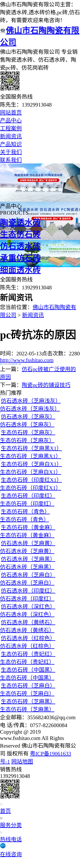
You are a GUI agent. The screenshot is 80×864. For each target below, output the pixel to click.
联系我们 (11, 160)
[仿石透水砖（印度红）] (27, 591)
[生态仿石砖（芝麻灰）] (27, 432)
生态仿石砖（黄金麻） (27, 535)
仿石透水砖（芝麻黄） (27, 551)
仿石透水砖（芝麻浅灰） (30, 409)
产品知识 (11, 144)
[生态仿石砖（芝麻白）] (27, 686)
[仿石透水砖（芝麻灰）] (27, 417)
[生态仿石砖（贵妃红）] (27, 654)
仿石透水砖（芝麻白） (27, 583)
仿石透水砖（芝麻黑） (27, 567)
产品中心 (11, 120)
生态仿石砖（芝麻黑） (27, 709)
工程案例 (11, 128)
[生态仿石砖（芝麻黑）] (27, 702)
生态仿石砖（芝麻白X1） (30, 472)
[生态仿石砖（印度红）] (27, 496)
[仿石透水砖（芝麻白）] (27, 575)
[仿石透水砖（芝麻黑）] (27, 559)
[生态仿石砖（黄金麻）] (27, 527)
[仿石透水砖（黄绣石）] (27, 622)
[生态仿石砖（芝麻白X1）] (31, 464)
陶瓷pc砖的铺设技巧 (46, 385)
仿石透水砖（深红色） (27, 614)
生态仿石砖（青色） (24, 520)
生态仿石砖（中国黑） (27, 678)
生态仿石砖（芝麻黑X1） (30, 456)
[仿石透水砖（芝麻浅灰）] (30, 401)
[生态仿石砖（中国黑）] (27, 670)
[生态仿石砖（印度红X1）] (31, 480)
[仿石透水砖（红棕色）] (27, 638)
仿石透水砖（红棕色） (27, 646)
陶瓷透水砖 (20, 222)
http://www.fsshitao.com (26, 360)
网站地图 (22, 762)
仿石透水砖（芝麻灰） (27, 425)
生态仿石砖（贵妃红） (27, 662)
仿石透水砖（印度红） (27, 599)
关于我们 (11, 152)
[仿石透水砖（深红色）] (27, 607)
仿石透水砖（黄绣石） (27, 630)
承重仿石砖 (20, 258)
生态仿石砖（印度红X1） (30, 488)
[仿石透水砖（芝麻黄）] (27, 543)
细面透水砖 (20, 269)
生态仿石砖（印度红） (27, 504)
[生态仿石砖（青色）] (25, 512)
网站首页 (11, 113)
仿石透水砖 (20, 246)
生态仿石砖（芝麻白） (27, 694)
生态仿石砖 (20, 234)
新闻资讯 (11, 136)
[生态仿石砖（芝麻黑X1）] (31, 448)
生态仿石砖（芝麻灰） (27, 440)
